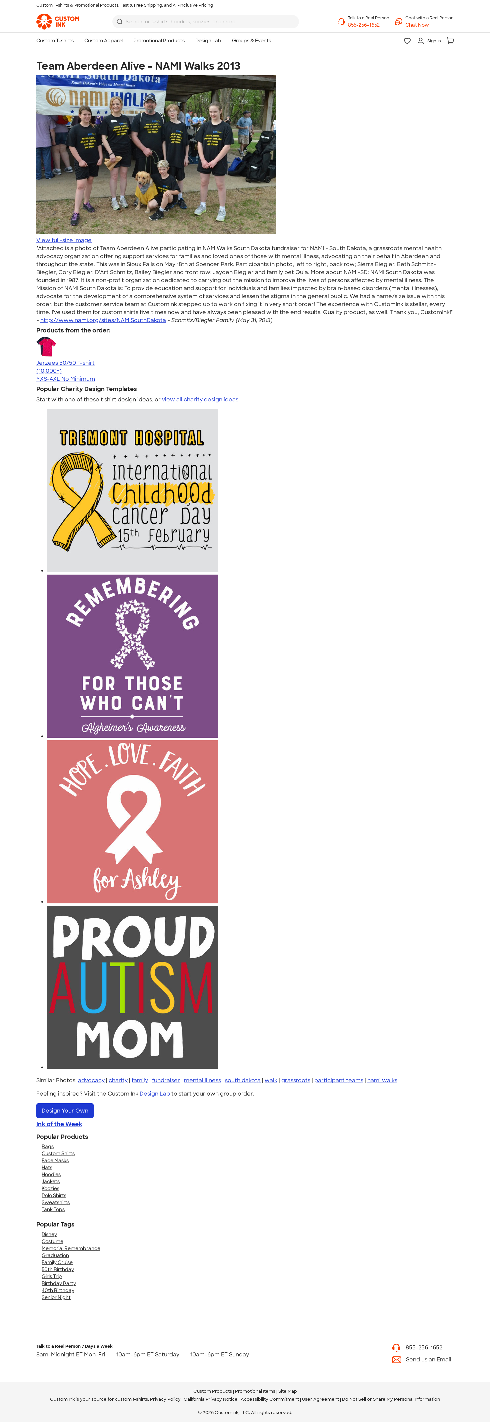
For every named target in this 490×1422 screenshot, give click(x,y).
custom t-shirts (131, 1399)
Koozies (50, 1188)
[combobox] (205, 21)
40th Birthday (58, 1290)
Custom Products (212, 1391)
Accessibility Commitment (270, 1399)
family (140, 1080)
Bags (48, 1147)
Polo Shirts (54, 1195)
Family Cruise (57, 1262)
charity (118, 1080)
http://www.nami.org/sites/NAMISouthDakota (103, 320)
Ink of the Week (59, 1124)
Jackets (51, 1182)
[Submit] (120, 21)
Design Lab (155, 1093)
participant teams (338, 1080)
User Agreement (320, 1399)
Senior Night (56, 1297)
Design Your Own (65, 1110)
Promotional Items (255, 1391)
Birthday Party (59, 1283)
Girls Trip (52, 1276)
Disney (49, 1234)
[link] (57, 22)
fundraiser (166, 1080)
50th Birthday (58, 1269)
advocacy (91, 1080)
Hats (47, 1168)
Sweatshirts (56, 1202)
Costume (52, 1241)
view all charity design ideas (200, 399)
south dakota (243, 1080)
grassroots (295, 1080)
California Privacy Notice (211, 1399)
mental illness (202, 1080)
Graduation (55, 1255)
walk (271, 1080)
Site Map (287, 1391)
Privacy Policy (165, 1399)
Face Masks (55, 1161)
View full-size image (64, 240)
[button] (429, 25)
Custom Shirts (58, 1154)
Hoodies (51, 1175)
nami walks (382, 1080)
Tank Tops (53, 1209)
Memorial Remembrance (71, 1248)
